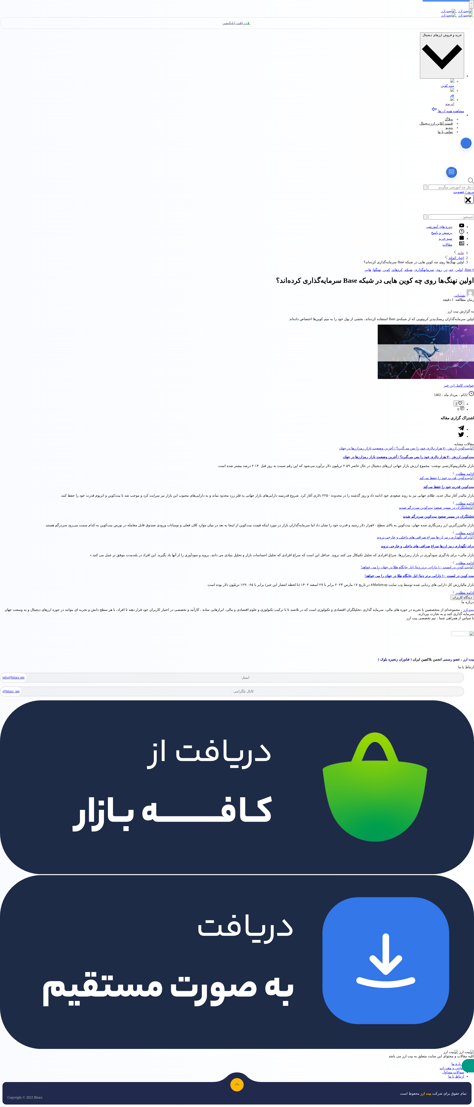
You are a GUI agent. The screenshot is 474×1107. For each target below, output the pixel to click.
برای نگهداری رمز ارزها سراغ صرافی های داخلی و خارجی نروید (427, 546)
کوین (386, 270)
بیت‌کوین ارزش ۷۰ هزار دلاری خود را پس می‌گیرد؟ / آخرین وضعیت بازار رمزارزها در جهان (408, 457)
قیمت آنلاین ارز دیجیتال (436, 123)
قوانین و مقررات (452, 1068)
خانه (460, 253)
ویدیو (449, 128)
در (445, 270)
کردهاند (397, 270)
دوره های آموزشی (439, 227)
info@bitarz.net (13, 677)
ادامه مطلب (464, 474)
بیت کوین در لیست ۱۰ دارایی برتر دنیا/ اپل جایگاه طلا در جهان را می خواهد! (419, 576)
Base (468, 270)
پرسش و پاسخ (441, 233)
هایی (367, 270)
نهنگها (377, 270)
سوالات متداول (453, 1072)
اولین (459, 270)
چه (451, 270)
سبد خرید (445, 239)
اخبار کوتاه (456, 258)
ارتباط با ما (456, 1076)
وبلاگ (449, 119)
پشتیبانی (460, 295)
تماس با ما (445, 132)
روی (439, 270)
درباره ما (458, 1064)
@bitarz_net (11, 691)
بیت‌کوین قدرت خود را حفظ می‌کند (448, 487)
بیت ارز (468, 610)
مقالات (447, 244)
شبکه (409, 270)
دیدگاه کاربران (462, 597)
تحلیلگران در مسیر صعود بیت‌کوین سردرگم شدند (438, 516)
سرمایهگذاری (424, 270)
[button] (468, 1065)
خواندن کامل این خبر (459, 385)
